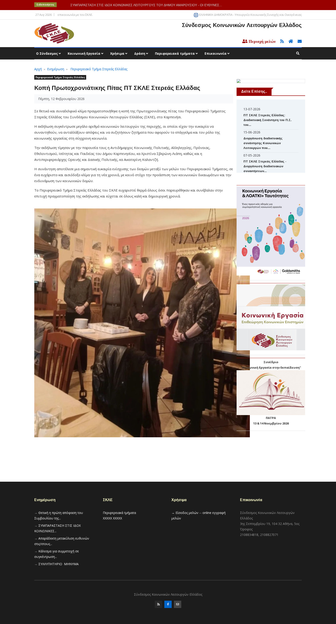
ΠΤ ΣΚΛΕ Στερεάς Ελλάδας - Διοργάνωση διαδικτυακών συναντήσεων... (264, 166)
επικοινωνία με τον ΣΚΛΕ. (75, 15)
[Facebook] (168, 604)
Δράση (140, 53)
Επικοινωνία (216, 53)
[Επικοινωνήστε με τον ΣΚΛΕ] (298, 41)
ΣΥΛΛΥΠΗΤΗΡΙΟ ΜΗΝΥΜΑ (58, 564)
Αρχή (38, 69)
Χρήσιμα (117, 53)
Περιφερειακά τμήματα (175, 53)
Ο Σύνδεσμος (47, 53)
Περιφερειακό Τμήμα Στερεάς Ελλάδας (98, 69)
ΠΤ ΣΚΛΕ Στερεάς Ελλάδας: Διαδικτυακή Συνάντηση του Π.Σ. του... (267, 120)
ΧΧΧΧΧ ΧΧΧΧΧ (112, 518)
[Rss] (158, 604)
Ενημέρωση (55, 69)
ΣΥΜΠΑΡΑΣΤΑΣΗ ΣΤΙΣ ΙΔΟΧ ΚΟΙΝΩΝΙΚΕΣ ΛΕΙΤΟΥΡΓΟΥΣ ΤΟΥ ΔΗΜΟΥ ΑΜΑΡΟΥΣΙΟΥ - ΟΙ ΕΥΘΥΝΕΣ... (146, 5)
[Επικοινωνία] (177, 604)
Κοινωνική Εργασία (84, 53)
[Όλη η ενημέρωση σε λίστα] (281, 41)
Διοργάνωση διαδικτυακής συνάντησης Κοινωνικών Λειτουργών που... (263, 143)
